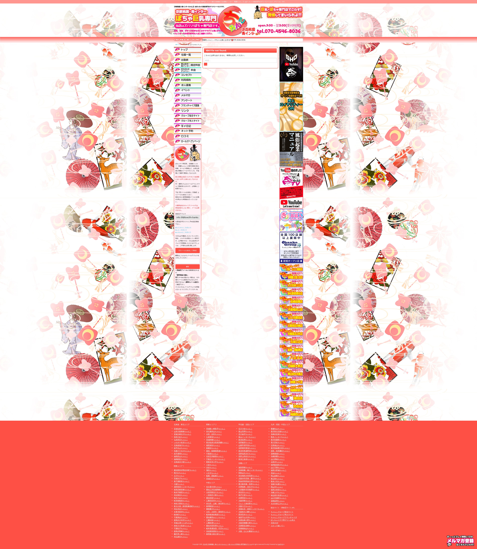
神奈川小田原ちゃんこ (182, 525)
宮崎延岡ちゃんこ (278, 501)
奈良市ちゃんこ (244, 492)
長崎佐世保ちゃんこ (278, 434)
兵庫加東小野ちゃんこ (247, 520)
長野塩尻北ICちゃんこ (247, 453)
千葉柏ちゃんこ (212, 453)
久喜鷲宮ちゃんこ (213, 437)
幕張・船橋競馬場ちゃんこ (216, 451)
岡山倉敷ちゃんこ (278, 476)
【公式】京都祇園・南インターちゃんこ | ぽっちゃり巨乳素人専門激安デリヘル (227, 544)
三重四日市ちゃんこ (214, 500)
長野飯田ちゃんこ (245, 442)
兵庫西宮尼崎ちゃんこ (247, 525)
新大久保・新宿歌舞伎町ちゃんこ (187, 506)
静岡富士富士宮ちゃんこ (215, 534)
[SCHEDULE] (187, 59)
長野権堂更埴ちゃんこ (247, 448)
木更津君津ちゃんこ (182, 512)
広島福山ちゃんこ (278, 445)
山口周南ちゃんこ (278, 459)
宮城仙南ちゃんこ (181, 428)
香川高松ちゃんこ (278, 442)
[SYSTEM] (187, 64)
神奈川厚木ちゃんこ (182, 503)
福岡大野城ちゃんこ (278, 470)
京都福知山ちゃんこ (246, 528)
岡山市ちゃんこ (277, 487)
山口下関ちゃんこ (278, 467)
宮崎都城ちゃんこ (278, 453)
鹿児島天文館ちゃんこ (279, 431)
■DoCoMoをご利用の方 (183, 228)
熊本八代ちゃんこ (278, 481)
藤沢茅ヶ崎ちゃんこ (182, 534)
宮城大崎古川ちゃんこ (182, 434)
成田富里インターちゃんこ (184, 487)
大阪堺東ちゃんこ (245, 500)
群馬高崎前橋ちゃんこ (182, 489)
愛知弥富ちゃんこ (213, 498)
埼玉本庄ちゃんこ (181, 509)
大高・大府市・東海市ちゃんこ (218, 512)
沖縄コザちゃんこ (278, 492)
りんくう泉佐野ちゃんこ (248, 503)
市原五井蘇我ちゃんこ (215, 456)
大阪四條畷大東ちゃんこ (248, 523)
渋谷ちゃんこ (211, 467)
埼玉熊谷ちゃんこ (181, 495)
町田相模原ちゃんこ (182, 500)
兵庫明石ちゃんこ (245, 498)
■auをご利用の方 (181, 230)
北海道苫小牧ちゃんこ (182, 462)
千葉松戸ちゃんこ (181, 528)
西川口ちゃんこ (180, 473)
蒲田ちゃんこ (211, 470)
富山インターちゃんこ (247, 437)
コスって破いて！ (278, 525)
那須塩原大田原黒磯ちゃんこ (217, 442)
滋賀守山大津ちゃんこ (247, 517)
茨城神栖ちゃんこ (213, 440)
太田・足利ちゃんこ (214, 434)
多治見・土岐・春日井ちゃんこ (218, 503)
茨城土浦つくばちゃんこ (183, 523)
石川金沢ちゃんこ (245, 434)
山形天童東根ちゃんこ (182, 431)
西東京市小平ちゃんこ (215, 462)
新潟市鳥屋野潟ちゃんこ (248, 451)
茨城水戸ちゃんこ (181, 478)
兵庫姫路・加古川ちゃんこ (248, 487)
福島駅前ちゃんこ (181, 459)
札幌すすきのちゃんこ (182, 451)
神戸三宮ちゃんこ (245, 495)
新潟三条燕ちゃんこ (246, 459)
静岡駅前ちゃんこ (213, 506)
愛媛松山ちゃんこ (278, 428)
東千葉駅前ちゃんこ (182, 481)
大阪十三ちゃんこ (245, 506)
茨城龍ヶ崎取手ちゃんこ (215, 428)
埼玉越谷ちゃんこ (181, 536)
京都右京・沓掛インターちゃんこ (251, 509)
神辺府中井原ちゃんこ (279, 495)
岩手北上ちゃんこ (181, 448)
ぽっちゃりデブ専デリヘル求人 (283, 520)
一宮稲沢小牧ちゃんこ (215, 495)
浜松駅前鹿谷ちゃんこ (215, 531)
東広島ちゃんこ (277, 478)
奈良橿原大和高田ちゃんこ (248, 475)
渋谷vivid (274, 523)
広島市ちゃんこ (277, 462)
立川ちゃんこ (179, 475)
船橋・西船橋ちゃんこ (215, 476)
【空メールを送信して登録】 (187, 250)
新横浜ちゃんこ (212, 448)
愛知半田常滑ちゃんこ (215, 525)
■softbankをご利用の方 (183, 232)
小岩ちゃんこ (211, 465)
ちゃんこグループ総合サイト (282, 512)
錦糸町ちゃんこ (180, 514)
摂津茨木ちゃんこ (245, 514)
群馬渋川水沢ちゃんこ (182, 520)
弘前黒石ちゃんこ (181, 440)
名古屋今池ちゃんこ (214, 487)
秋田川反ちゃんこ (181, 437)
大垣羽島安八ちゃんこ (215, 492)
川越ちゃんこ (179, 484)
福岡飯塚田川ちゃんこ (279, 465)
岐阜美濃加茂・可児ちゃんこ (217, 528)
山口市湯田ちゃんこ (278, 498)
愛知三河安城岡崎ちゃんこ (216, 489)
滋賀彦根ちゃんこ (245, 467)
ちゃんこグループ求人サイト (282, 514)
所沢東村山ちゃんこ (214, 431)
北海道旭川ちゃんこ (182, 445)
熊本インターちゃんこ (279, 437)
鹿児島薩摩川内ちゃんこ (280, 448)
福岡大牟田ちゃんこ (278, 489)
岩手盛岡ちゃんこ (181, 453)
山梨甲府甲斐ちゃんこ (247, 445)
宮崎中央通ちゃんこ (278, 484)
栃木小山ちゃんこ (181, 498)
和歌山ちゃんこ (244, 473)
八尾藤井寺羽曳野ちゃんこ (248, 489)
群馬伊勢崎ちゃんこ (182, 531)
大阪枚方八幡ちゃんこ (247, 512)
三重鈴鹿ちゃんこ (213, 523)
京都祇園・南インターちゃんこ (250, 470)
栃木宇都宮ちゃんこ (182, 492)
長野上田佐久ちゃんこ (247, 456)
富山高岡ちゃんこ (245, 431)
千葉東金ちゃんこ (181, 517)
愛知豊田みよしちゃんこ (215, 517)
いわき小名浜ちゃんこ (182, 442)
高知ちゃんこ (276, 473)
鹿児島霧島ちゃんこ (278, 440)
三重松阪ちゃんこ (213, 520)
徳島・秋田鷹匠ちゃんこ (280, 451)
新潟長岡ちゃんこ (245, 440)
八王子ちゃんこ (212, 473)
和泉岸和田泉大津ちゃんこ (248, 481)
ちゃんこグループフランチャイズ (284, 517)
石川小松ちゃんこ (245, 428)
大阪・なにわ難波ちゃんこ (248, 531)
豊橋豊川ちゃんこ (213, 509)
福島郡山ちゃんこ (181, 456)
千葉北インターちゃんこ (215, 459)
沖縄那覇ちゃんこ (278, 456)
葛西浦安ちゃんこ (213, 445)
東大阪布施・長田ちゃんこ (248, 484)
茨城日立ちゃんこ (213, 478)
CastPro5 (280, 544)
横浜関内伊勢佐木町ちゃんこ (185, 470)
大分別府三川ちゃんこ (279, 503)
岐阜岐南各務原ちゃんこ (215, 514)
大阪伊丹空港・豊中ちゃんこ (249, 478)
